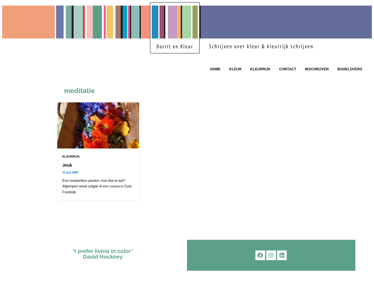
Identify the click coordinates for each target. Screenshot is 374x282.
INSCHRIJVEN (317, 69)
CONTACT (287, 69)
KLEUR (235, 69)
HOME (215, 69)
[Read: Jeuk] (98, 125)
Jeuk (67, 165)
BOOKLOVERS (349, 69)
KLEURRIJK (260, 69)
